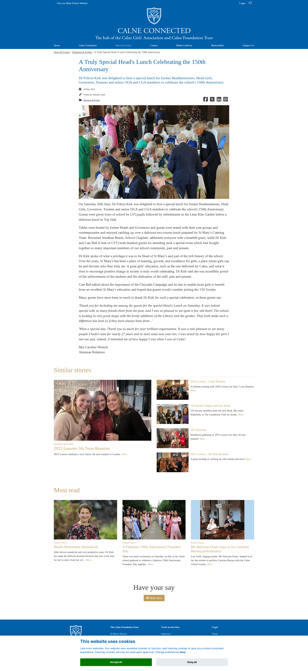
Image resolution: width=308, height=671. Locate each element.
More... (125, 454)
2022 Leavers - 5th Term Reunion (209, 454)
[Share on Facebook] (205, 100)
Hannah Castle (99, 95)
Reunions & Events (82, 52)
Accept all (116, 662)
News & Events (62, 52)
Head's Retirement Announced (76, 547)
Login (242, 3)
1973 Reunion (198, 429)
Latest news (166, 634)
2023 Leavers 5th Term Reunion (82, 448)
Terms (215, 633)
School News (60, 542)
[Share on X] (212, 100)
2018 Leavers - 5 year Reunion (207, 381)
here (183, 652)
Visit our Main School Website (72, 3)
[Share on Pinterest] (225, 100)
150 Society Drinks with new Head (210, 405)
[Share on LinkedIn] (219, 100)
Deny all (192, 662)
